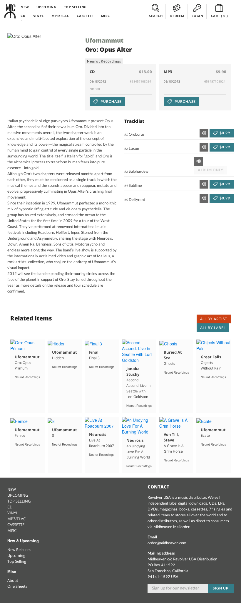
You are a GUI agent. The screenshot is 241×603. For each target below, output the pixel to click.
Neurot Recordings (104, 61)
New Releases (19, 549)
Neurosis (97, 434)
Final (93, 352)
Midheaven (10, 11)
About (12, 580)
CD (23, 16)
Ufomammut (104, 40)
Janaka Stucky (133, 371)
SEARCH (156, 16)
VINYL (38, 16)
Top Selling (16, 561)
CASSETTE (85, 16)
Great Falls (211, 357)
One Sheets (17, 586)
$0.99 (224, 133)
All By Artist (213, 319)
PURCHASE (111, 101)
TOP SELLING (75, 7)
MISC (105, 16)
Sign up (221, 588)
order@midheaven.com (167, 542)
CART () (219, 16)
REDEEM (177, 16)
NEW (25, 7)
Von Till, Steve (171, 437)
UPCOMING (46, 7)
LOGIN (197, 16)
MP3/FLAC (60, 16)
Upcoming (16, 555)
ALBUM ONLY (210, 170)
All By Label (213, 327)
